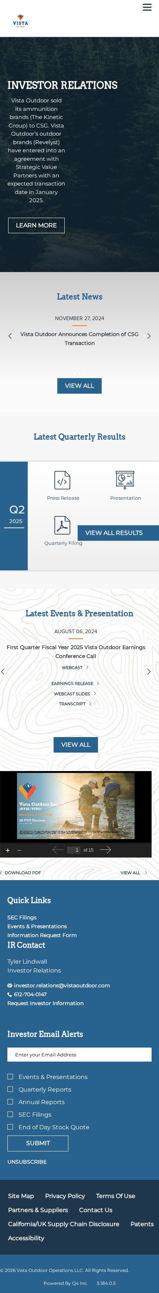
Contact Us (95, 1210)
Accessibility (26, 1238)
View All (75, 744)
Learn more (36, 225)
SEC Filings (22, 917)
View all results (114, 532)
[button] (58, 985)
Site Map (21, 1195)
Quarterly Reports (44, 1089)
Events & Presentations (37, 926)
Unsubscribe (27, 1161)
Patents (142, 1224)
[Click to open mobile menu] (147, 8)
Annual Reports (41, 1102)
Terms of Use (115, 1195)
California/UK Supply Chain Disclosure (63, 1224)
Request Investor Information (45, 1003)
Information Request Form (42, 935)
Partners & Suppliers (38, 1210)
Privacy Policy (65, 1195)
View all (79, 385)
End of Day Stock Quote (53, 1127)
